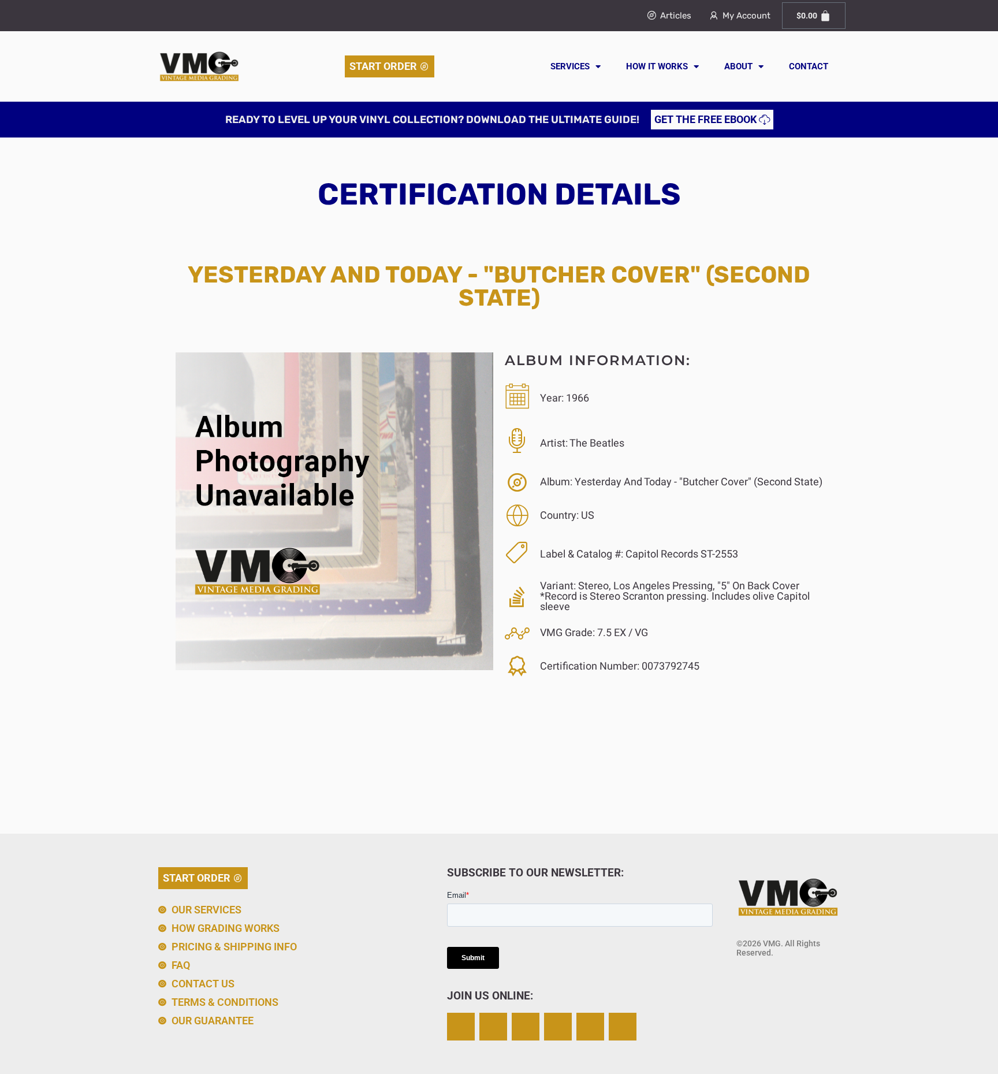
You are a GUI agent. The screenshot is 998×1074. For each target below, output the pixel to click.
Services (570, 66)
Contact (808, 66)
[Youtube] (622, 1026)
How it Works (657, 66)
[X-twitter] (493, 1026)
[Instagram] (461, 1026)
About (738, 66)
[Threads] (558, 1026)
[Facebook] (525, 1026)
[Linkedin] (590, 1026)
